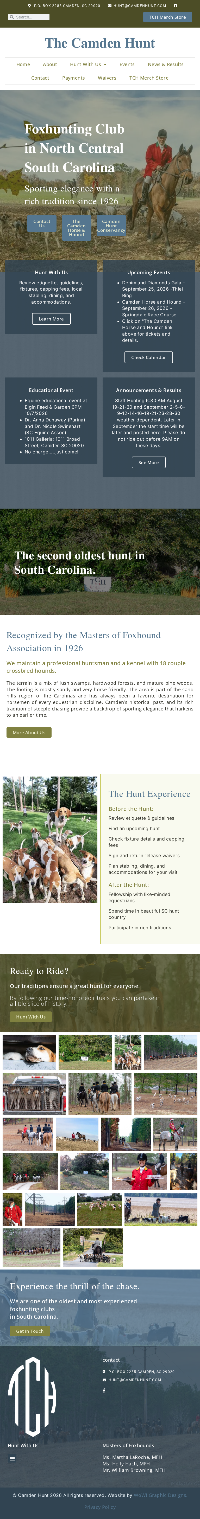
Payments (73, 78)
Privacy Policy (100, 1507)
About (50, 64)
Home (23, 64)
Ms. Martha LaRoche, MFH (132, 1457)
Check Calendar (148, 357)
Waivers (107, 78)
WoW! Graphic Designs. (161, 1495)
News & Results (166, 64)
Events (127, 64)
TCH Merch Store (148, 78)
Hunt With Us (85, 64)
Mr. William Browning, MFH (134, 1470)
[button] (12, 1458)
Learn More (51, 319)
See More (149, 462)
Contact (40, 78)
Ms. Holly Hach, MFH (126, 1463)
